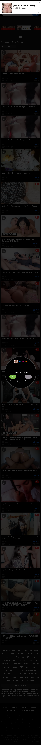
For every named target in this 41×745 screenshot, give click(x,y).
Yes (13, 376)
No (28, 376)
